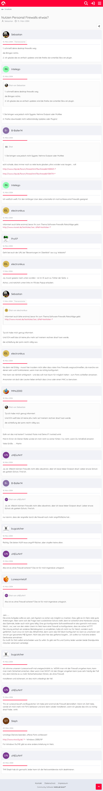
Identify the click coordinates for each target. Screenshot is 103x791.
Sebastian (9, 21)
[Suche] (86, 3)
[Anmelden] (92, 3)
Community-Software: (51, 787)
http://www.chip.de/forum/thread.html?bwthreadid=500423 (28, 169)
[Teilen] (99, 26)
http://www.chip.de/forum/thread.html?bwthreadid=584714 (28, 174)
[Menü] (99, 3)
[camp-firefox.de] (3, 3)
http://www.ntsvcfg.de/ (13, 739)
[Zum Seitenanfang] (99, 787)
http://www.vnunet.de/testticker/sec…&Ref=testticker (26, 227)
